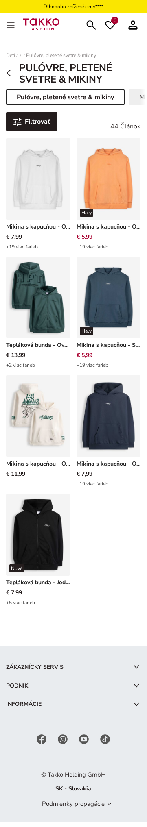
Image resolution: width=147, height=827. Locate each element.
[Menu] (11, 24)
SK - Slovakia (73, 788)
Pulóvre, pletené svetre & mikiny (61, 55)
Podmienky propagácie (73, 804)
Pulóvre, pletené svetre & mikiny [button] (65, 99)
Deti (10, 55)
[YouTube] (84, 738)
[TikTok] (105, 738)
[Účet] (133, 24)
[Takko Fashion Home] (41, 24)
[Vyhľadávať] (91, 24)
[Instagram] (63, 738)
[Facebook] (42, 738)
